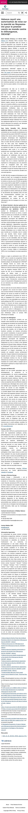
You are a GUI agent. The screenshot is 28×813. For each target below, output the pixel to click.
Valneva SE (4, 40)
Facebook (10, 472)
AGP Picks (3, 2)
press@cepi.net (5, 527)
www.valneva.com (8, 426)
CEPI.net (24, 468)
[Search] (19, 12)
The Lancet (7, 72)
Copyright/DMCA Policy (9, 810)
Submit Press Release (8, 807)
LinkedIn (3, 472)
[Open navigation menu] (2, 12)
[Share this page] (26, 12)
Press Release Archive (16, 804)
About (7, 804)
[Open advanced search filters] (22, 12)
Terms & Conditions (20, 807)
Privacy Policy (21, 810)
